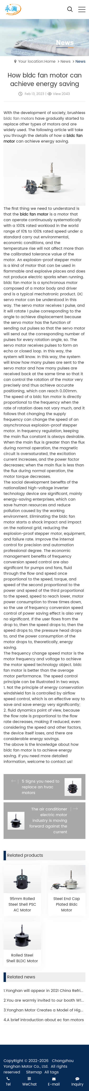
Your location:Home (37, 61)
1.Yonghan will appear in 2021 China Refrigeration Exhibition (44, 991)
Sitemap (34, 1072)
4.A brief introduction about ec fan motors (44, 1020)
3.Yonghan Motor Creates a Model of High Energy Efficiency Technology (44, 1010)
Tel (8, 1084)
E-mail (54, 1084)
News (65, 61)
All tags (51, 1072)
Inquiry (77, 1084)
